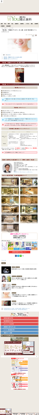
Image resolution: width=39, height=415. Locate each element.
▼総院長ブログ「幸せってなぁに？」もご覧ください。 (23, 171)
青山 (5, 23)
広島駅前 (2, 26)
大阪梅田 (36, 23)
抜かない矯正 (4, 260)
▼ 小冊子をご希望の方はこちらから (19, 373)
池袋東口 (22, 23)
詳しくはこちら (19, 239)
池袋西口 (17, 23)
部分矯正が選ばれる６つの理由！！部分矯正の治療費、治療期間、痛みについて (17, 308)
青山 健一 (33, 35)
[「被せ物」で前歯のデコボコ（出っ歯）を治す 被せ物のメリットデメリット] (18, 256)
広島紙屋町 (8, 26)
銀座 (2, 23)
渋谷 (12, 23)
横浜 (32, 23)
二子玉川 (27, 23)
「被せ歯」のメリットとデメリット (10, 58)
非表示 (8, 54)
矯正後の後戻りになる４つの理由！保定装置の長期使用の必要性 (24, 268)
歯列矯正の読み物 (22, 314)
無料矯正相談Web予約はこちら (19, 252)
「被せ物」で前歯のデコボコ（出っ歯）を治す (12, 57)
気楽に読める (20, 313)
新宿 (9, 23)
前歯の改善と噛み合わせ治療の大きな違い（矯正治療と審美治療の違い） (16, 309)
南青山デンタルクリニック (19, 339)
